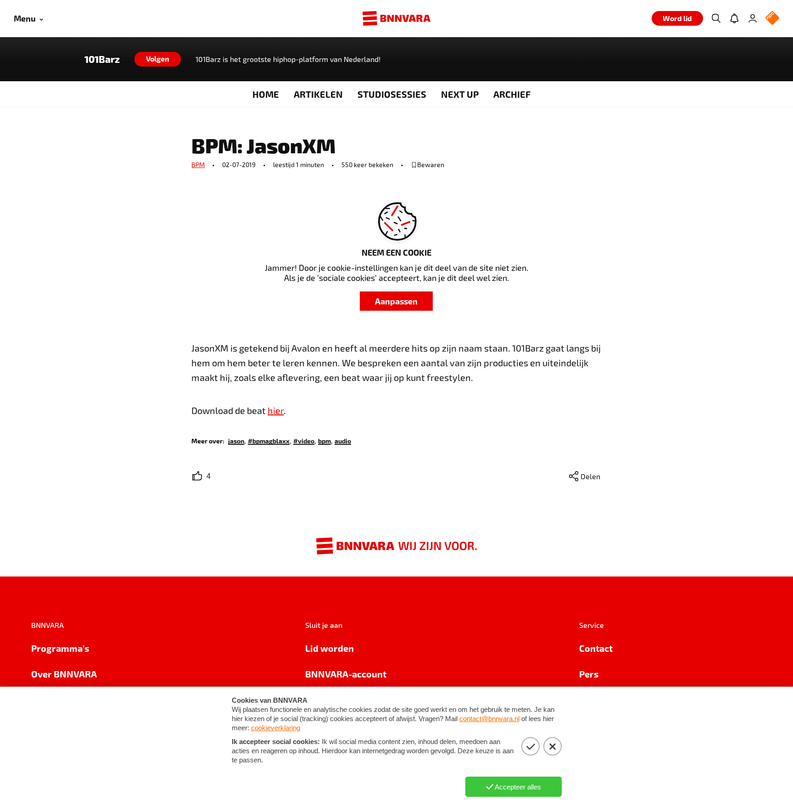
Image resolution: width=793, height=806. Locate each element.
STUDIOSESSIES (391, 94)
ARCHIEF (512, 94)
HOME (265, 94)
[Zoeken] (715, 18)
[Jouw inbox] (734, 18)
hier (276, 410)
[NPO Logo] (772, 18)
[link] (236, 440)
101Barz (102, 59)
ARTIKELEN (318, 94)
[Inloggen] (752, 18)
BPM (198, 164)
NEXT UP (460, 94)
